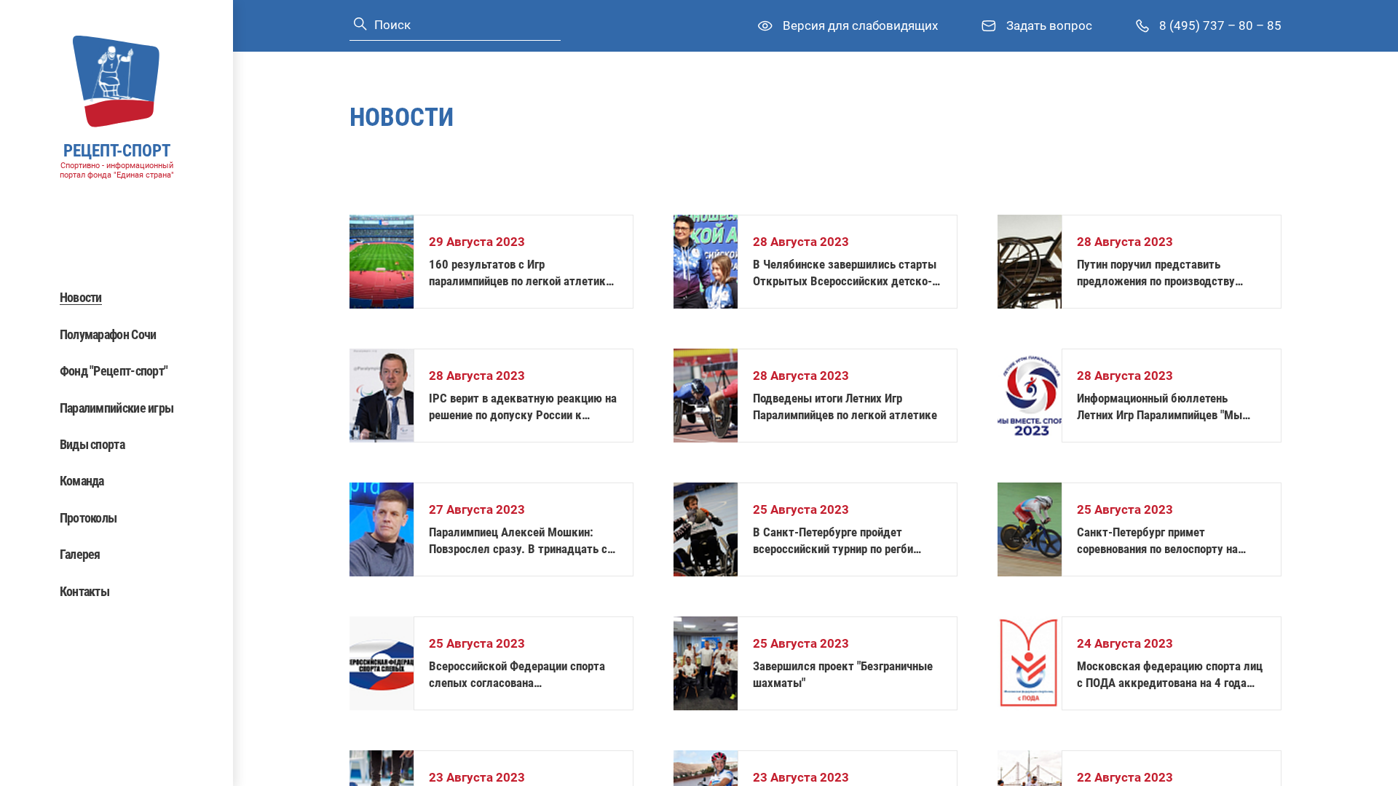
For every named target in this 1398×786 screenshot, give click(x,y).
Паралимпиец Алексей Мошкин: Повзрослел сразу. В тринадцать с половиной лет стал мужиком (518, 541)
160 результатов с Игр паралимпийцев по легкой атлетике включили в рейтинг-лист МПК (520, 273)
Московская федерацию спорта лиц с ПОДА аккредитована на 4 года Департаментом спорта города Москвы (1170, 675)
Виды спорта (92, 444)
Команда (82, 480)
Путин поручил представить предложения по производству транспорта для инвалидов (1156, 273)
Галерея (80, 554)
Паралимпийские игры (117, 408)
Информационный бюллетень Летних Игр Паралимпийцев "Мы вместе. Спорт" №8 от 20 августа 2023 (1162, 407)
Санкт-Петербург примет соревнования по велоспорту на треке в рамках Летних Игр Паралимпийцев (1157, 541)
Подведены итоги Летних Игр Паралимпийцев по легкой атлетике (845, 406)
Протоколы (88, 517)
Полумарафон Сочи (108, 334)
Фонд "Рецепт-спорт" (114, 370)
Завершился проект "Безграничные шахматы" (843, 674)
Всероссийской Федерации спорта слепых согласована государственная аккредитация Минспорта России (517, 675)
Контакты (84, 591)
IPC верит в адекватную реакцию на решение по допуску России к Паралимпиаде (523, 407)
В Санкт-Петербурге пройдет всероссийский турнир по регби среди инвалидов (833, 541)
